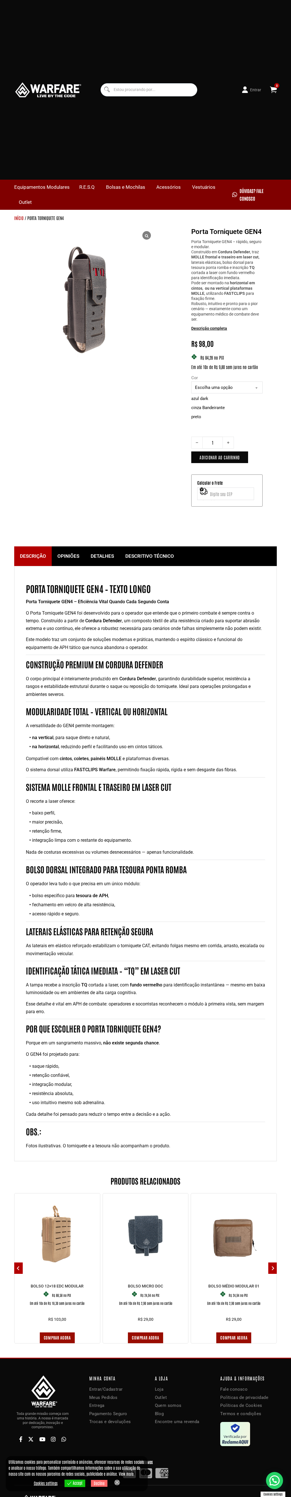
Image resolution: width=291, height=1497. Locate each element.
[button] (274, 1480)
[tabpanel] (145, 864)
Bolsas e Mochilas (125, 187)
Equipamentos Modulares (42, 187)
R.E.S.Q (87, 187)
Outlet (25, 202)
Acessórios (168, 187)
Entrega (97, 1405)
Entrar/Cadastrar (105, 1389)
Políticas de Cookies (241, 1405)
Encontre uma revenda (177, 1421)
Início (19, 218)
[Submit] (106, 90)
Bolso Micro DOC (145, 1286)
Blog (159, 1413)
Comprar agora (57, 1337)
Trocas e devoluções (110, 1421)
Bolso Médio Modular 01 (233, 1286)
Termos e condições (240, 1413)
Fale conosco (234, 1389)
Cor (194, 377)
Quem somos (168, 1405)
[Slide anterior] (18, 1268)
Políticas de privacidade (244, 1397)
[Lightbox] (146, 235)
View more (126, 1473)
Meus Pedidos (103, 1397)
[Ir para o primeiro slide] (272, 1268)
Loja (159, 1389)
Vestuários (203, 187)
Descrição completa (209, 328)
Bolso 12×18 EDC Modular (57, 1286)
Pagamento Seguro (108, 1413)
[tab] (33, 556)
